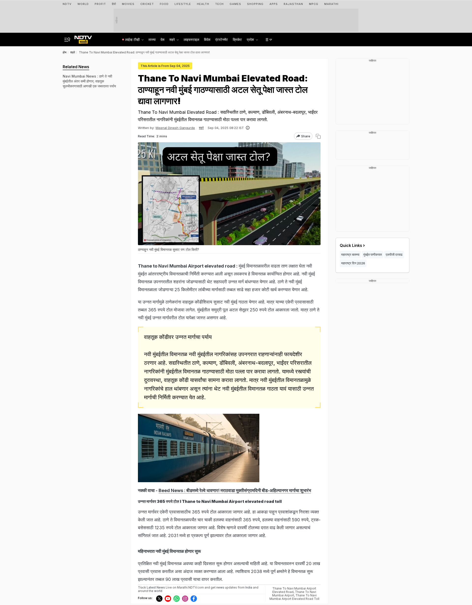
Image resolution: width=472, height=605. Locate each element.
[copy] (318, 136)
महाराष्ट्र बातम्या (350, 254)
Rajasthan (293, 4)
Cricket (147, 4)
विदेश (207, 39)
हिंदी (114, 4)
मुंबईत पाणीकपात (372, 254)
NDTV (67, 4)
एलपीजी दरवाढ (394, 254)
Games (235, 4)
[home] (83, 38)
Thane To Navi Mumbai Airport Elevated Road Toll (294, 597)
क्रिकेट (237, 39)
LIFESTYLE (183, 4)
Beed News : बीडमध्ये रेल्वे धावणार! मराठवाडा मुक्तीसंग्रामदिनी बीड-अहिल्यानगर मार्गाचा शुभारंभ (235, 490)
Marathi (331, 4)
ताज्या (152, 39)
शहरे (201, 128)
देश (162, 39)
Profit (100, 4)
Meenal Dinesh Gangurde (175, 128)
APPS (273, 4)
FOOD (164, 4)
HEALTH (203, 4)
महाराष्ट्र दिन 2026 (353, 263)
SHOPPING (255, 4)
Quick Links (351, 245)
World (83, 4)
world (158, 591)
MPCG (313, 4)
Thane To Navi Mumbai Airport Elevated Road (294, 590)
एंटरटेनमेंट (221, 39)
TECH (219, 4)
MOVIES (128, 4)
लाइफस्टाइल (191, 39)
